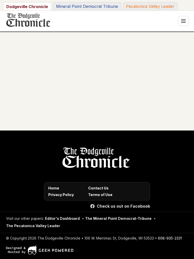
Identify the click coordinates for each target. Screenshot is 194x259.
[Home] (95, 159)
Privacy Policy (61, 194)
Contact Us (98, 188)
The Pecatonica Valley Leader (33, 226)
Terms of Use (100, 194)
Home (53, 188)
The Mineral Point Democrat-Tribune (118, 218)
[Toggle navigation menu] (183, 21)
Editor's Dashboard (62, 218)
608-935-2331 (170, 238)
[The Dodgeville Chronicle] (28, 21)
